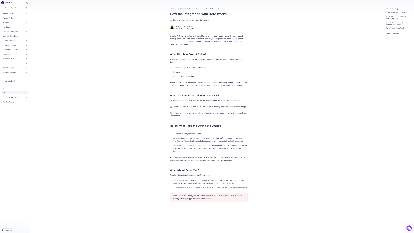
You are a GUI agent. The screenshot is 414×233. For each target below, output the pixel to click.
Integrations (182, 9)
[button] (409, 228)
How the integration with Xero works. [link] (208, 9)
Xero (191, 9)
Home (172, 9)
